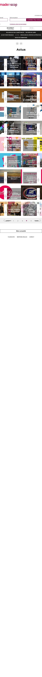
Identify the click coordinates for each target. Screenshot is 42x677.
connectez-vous (35, 15)
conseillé (31, 29)
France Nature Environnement (19, 119)
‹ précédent (11, 238)
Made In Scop (8, 5)
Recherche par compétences (21, 36)
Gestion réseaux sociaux (16, 135)
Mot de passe (13, 17)
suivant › (34, 238)
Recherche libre (10, 41)
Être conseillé (21, 249)
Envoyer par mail (24, 61)
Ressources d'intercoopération (25, 47)
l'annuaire (10, 29)
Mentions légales (28, 257)
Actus (4, 47)
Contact (21, 261)
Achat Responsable (30, 41)
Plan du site (11, 257)
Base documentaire (21, 52)
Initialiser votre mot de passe (18, 24)
